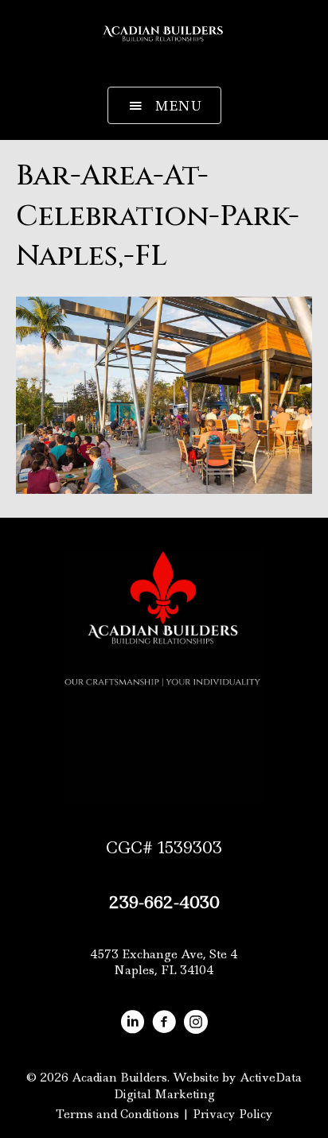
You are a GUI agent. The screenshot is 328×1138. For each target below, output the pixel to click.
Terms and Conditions (117, 1114)
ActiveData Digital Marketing (208, 1085)
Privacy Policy (233, 1114)
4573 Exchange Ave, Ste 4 (164, 954)
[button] (164, 106)
